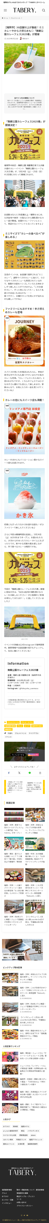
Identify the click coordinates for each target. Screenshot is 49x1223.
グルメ (19, 726)
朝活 (22, 1131)
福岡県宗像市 (32, 1144)
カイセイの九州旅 (9, 1135)
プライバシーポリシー (25, 1205)
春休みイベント (9, 1144)
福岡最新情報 (10, 726)
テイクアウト (34, 733)
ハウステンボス (33, 1131)
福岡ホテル (25, 1126)
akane (33, 1135)
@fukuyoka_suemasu (28, 688)
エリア (27, 726)
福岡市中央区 (37, 726)
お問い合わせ (21, 1202)
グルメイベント (20, 733)
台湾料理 (21, 1144)
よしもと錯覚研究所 (10, 1131)
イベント (8, 737)
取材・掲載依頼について (26, 1190)
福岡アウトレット (35, 1139)
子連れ (10, 733)
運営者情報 (40, 1190)
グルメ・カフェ (27, 722)
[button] (9, 773)
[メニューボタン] (5, 10)
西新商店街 (23, 1135)
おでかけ (6, 1126)
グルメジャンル (13, 722)
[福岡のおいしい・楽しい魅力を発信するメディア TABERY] (24, 10)
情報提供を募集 (22, 1193)
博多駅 (15, 1126)
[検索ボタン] (43, 10)
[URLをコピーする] (40, 773)
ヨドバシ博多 (8, 1139)
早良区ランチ (21, 1139)
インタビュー (7, 1203)
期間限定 (8, 729)
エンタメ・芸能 (7, 1200)
